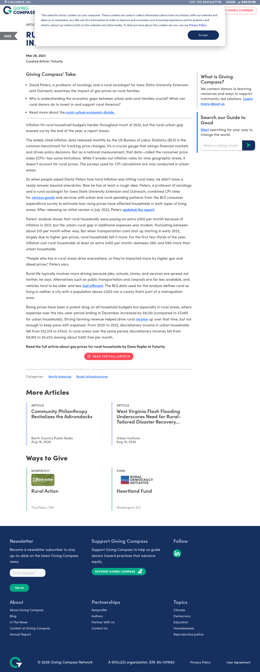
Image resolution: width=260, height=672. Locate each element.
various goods (43, 197)
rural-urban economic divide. (90, 112)
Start (205, 129)
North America (60, 376)
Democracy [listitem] (182, 616)
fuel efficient (92, 285)
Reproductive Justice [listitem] (188, 634)
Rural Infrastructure (92, 376)
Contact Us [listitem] (100, 628)
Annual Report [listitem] (20, 634)
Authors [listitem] (97, 616)
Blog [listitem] (13, 616)
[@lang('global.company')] (19, 10)
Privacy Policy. (198, 25)
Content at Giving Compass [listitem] (30, 628)
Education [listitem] (180, 622)
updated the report (138, 209)
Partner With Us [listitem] (103, 622)
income (142, 318)
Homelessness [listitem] (183, 628)
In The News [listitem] (18, 622)
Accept (203, 35)
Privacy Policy (200, 662)
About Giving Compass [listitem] (26, 610)
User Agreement (238, 662)
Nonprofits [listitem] (99, 610)
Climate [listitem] (179, 610)
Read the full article (111, 356)
